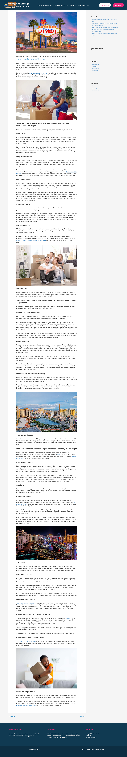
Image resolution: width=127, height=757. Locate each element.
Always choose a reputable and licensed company (31, 240)
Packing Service (32, 59)
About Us (46, 5)
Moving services (22, 59)
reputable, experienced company (26, 705)
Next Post (83, 716)
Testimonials (73, 5)
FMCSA (68, 618)
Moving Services (55, 5)
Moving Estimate (91, 737)
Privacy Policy (86, 749)
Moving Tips (64, 5)
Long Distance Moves (92, 734)
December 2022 (95, 68)
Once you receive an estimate (25, 603)
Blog (79, 5)
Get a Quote (118, 5)
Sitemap (88, 736)
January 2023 (95, 66)
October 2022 (95, 70)
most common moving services (38, 73)
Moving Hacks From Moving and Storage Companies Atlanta (105, 27)
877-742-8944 (105, 5)
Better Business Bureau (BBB (27, 641)
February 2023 (95, 64)
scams (59, 454)
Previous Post (11, 716)
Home (40, 5)
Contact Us (85, 5)
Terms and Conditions (97, 749)
